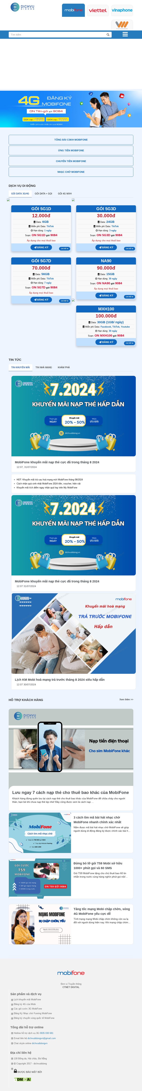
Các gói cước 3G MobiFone (28, 1008)
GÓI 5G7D (41, 260)
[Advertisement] (71, 65)
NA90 (106, 260)
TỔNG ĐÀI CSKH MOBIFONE (71, 139)
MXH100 (106, 309)
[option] (71, 109)
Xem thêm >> (126, 699)
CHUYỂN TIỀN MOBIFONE (71, 161)
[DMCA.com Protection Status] (22, 1079)
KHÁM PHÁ (64, 367)
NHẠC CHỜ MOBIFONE (71, 172)
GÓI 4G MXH (65, 193)
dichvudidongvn (39, 1043)
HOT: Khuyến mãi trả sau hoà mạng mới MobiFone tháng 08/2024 (50, 479)
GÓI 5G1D (41, 208)
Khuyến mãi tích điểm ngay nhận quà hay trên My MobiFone (47, 487)
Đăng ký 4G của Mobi (25, 1004)
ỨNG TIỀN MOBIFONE (71, 150)
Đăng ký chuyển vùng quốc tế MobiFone (34, 1018)
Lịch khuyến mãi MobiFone (27, 999)
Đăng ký (42, 247)
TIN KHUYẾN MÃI (20, 367)
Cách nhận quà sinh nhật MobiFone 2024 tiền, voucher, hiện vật (49, 483)
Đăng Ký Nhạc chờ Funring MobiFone (33, 1013)
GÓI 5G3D (106, 208)
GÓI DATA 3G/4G (20, 193)
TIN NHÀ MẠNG (44, 367)
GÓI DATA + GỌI (43, 193)
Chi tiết (64, 248)
